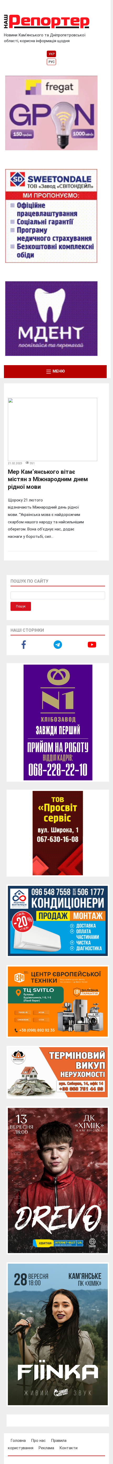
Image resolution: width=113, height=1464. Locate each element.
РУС (52, 62)
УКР (52, 54)
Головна (18, 1440)
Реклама (46, 1448)
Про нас (38, 1440)
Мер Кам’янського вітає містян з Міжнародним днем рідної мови (48, 479)
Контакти (68, 1448)
